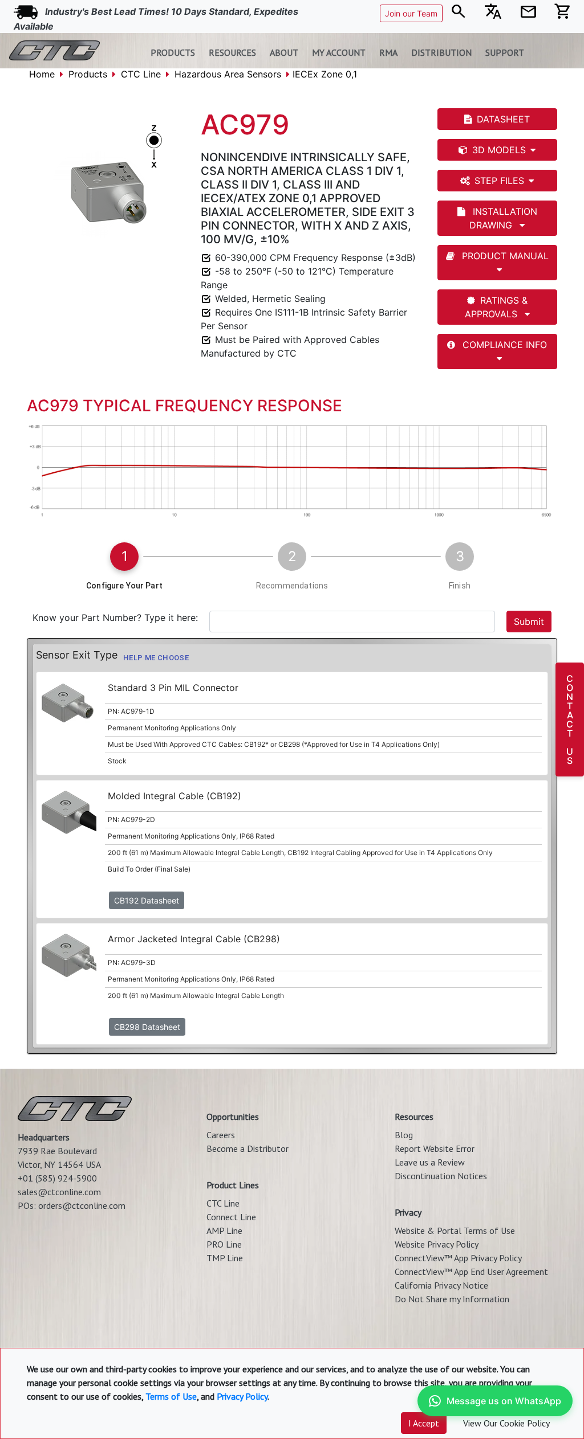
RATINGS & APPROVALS (496, 307)
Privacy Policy (242, 1396)
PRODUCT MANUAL (504, 255)
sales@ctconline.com (59, 1191)
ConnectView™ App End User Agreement (471, 1271)
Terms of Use (171, 1396)
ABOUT (284, 52)
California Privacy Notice (441, 1285)
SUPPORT (504, 52)
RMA (388, 52)
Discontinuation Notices (441, 1176)
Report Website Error (434, 1148)
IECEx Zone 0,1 (325, 74)
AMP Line (224, 1230)
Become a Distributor (247, 1148)
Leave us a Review (430, 1162)
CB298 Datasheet (147, 1027)
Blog (404, 1134)
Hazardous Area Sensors (228, 74)
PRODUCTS (173, 52)
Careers (220, 1134)
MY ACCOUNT (339, 52)
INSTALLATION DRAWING (503, 218)
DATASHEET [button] (503, 119)
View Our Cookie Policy (506, 1423)
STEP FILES (499, 180)
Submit (529, 621)
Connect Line (231, 1217)
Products (87, 74)
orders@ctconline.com (81, 1205)
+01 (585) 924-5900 (57, 1178)
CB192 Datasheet (146, 900)
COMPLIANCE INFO (503, 344)
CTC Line (141, 74)
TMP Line (224, 1258)
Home (42, 74)
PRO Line (224, 1244)
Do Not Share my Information (452, 1299)
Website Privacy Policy (436, 1244)
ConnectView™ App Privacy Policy (458, 1258)
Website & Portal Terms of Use (455, 1230)
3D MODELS (499, 150)
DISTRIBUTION (441, 52)
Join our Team (411, 13)
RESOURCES (232, 52)
